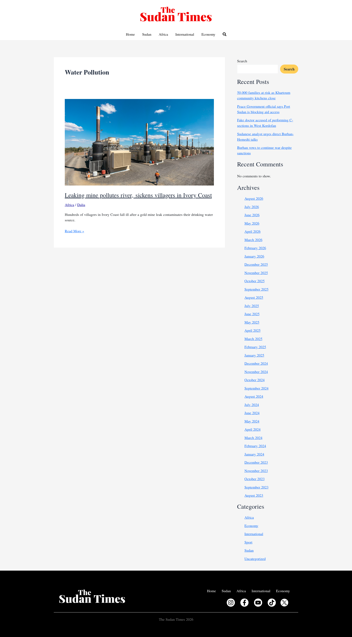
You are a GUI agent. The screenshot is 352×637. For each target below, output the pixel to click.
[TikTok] (272, 603)
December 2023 (256, 462)
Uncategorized (255, 558)
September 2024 (256, 388)
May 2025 (251, 322)
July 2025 (251, 305)
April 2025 (252, 330)
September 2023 (256, 487)
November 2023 (256, 470)
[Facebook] (244, 603)
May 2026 (251, 223)
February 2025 (255, 346)
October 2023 (254, 478)
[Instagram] (231, 603)
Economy (208, 34)
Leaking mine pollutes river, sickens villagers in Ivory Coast (138, 195)
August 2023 (253, 495)
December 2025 (256, 264)
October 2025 (254, 280)
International (184, 34)
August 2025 (253, 297)
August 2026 (253, 198)
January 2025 (254, 355)
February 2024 (255, 445)
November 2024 (256, 371)
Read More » (74, 231)
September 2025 (256, 289)
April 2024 (252, 429)
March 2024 (253, 437)
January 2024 (254, 454)
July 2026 (251, 206)
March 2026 (253, 239)
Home (130, 34)
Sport (248, 542)
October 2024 (254, 379)
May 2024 (251, 421)
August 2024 (253, 396)
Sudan (146, 34)
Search (242, 60)
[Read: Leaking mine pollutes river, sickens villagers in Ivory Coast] (139, 141)
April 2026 (252, 231)
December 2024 (256, 363)
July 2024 (251, 404)
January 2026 (254, 256)
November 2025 (256, 272)
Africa (163, 34)
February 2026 (255, 247)
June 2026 (252, 214)
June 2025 (252, 313)
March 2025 (253, 338)
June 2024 (252, 412)
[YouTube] (258, 603)
